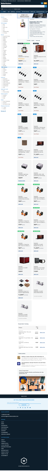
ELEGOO (4, 44)
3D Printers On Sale (6, 104)
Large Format (5, 81)
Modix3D (4, 58)
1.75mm (4, 107)
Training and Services (40, 11)
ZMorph (4, 74)
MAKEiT (4, 53)
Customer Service (20, 0)
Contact (3, 441)
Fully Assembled (6, 91)
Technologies (4, 23)
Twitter (20, 407)
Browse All (3, 111)
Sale (8, 11)
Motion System (4, 93)
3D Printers (18, 11)
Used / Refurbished (6, 101)
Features (3, 77)
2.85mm (4, 108)
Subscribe (24, 404)
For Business (5, 21)
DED (4, 24)
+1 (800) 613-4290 (27, 0)
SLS (4, 28)
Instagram (23, 407)
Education (4, 429)
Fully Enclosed (5, 84)
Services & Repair (5, 434)
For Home (5, 18)
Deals (2, 99)
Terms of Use (4, 453)
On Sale (28, 40)
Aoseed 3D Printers (6, 36)
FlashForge (5, 46)
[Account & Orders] (42, 3)
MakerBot (5, 54)
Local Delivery (5, 445)
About (2, 439)
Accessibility (4, 455)
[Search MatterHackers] (46, 6)
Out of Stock (20, 87)
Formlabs (4, 47)
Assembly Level (4, 89)
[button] (24, 9)
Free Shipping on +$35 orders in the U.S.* (8, 0)
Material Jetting (6, 31)
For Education (5, 19)
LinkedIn (25, 407)
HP (3, 48)
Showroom (4, 425)
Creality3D (5, 41)
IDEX (4, 87)
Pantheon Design (6, 60)
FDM (4, 25)
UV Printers (5, 32)
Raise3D (4, 65)
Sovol (4, 68)
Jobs (2, 448)
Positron (4, 61)
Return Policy (4, 450)
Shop (2, 422)
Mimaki (4, 57)
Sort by (32, 40)
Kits (3, 90)
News (2, 423)
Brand (2, 34)
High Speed (5, 78)
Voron (4, 71)
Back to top (24, 396)
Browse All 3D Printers (6, 14)
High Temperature (6, 80)
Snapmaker (5, 67)
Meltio (4, 55)
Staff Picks (13, 11)
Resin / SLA (5, 27)
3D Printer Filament (25, 11)
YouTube (30, 407)
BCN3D (4, 40)
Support (3, 430)
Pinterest (28, 407)
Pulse (4, 64)
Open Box (4, 102)
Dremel (4, 43)
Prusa (4, 62)
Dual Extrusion (5, 85)
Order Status (4, 443)
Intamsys (4, 50)
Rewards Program (6, 446)
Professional (4, 427)
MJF (4, 30)
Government (4, 432)
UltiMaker (4, 69)
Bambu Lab (33, 11)
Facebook (18, 407)
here (31, 391)
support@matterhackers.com (9, 416)
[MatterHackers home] (6, 3)
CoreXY (4, 96)
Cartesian (4, 95)
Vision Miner (5, 72)
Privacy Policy (5, 452)
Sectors (2, 17)
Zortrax (4, 75)
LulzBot (4, 51)
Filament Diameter (5, 106)
